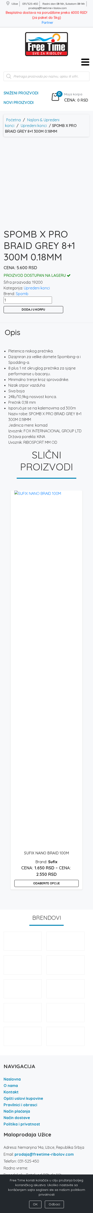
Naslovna (12, 1079)
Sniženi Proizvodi (21, 93)
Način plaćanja (17, 1111)
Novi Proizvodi (19, 102)
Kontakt (11, 1092)
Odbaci (54, 1204)
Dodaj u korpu (33, 309)
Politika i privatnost (22, 1124)
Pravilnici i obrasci (20, 1104)
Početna (13, 119)
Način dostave (17, 1117)
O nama (11, 1085)
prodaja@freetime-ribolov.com (44, 1154)
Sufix (52, 861)
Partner (47, 22)
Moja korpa (73, 94)
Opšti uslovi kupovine (23, 1098)
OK (35, 1204)
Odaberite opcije (46, 883)
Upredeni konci (34, 125)
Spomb (22, 293)
